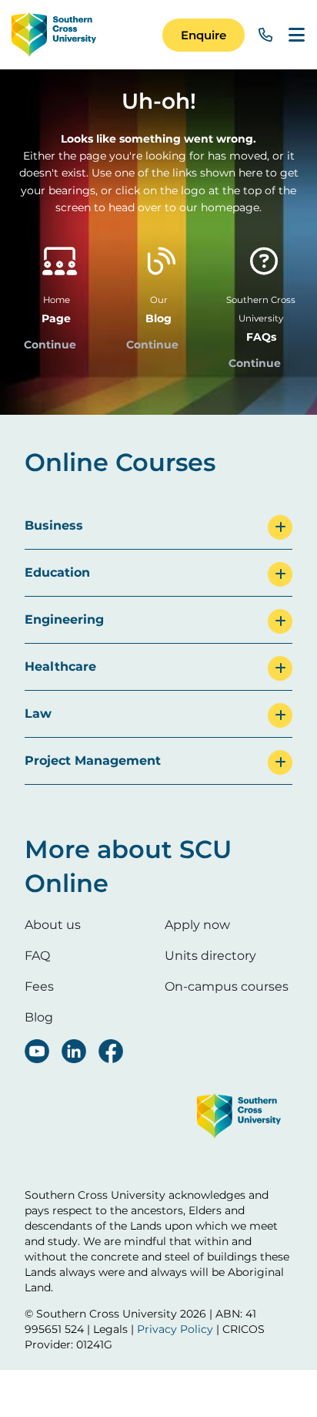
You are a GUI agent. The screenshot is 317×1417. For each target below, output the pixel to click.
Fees (39, 986)
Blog (39, 1017)
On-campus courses (227, 986)
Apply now (197, 924)
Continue (50, 345)
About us (53, 924)
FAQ (37, 955)
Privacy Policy (175, 1329)
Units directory (210, 955)
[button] (203, 35)
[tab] (158, 526)
